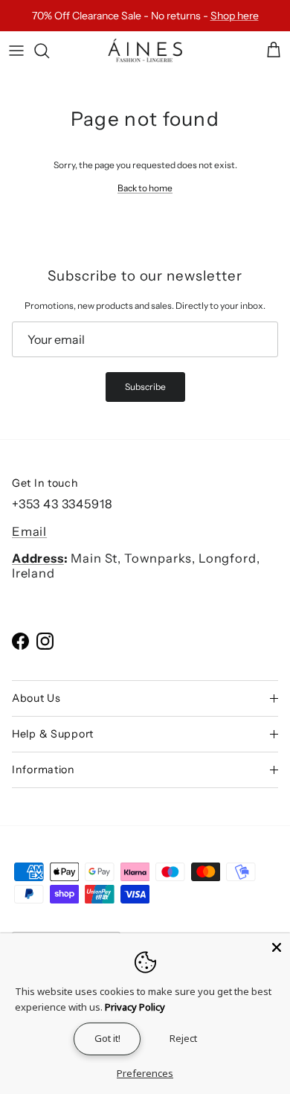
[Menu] (16, 50)
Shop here (234, 15)
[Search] (49, 50)
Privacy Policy (135, 1007)
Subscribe (145, 386)
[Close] (276, 946)
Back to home (145, 187)
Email (29, 531)
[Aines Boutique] (145, 51)
